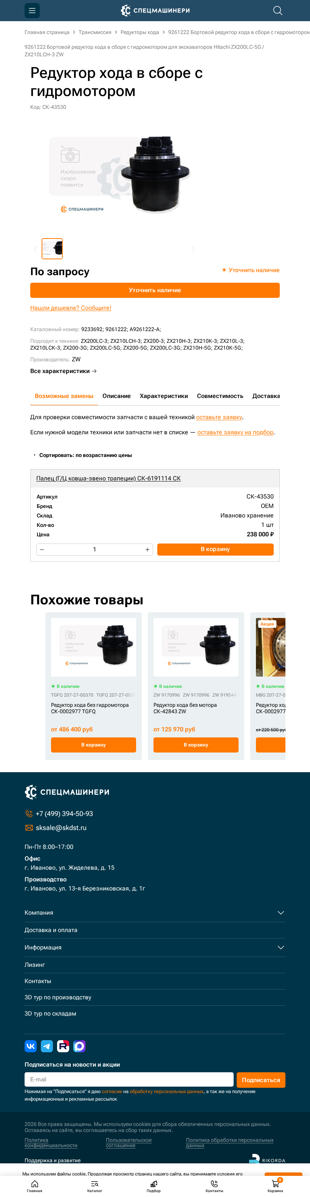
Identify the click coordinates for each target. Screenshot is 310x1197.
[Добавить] (147, 549)
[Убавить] (42, 549)
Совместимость (220, 396)
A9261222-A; (145, 329)
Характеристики (164, 396)
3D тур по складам (50, 1013)
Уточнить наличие (155, 290)
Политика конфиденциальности (51, 1142)
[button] (52, 248)
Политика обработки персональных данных (230, 1142)
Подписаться (261, 1080)
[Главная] (155, 10)
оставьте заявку (219, 417)
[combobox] (89, 455)
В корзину (215, 549)
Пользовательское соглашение (129, 1142)
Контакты (38, 981)
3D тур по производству (58, 997)
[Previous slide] (36, 248)
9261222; (116, 329)
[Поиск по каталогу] (277, 10)
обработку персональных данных (166, 1091)
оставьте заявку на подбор (235, 432)
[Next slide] (192, 248)
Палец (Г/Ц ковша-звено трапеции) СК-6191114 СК (108, 478)
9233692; (92, 329)
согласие (112, 1091)
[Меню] (32, 10)
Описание (116, 396)
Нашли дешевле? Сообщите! (71, 307)
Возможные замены (64, 396)
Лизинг (35, 964)
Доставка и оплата (51, 930)
